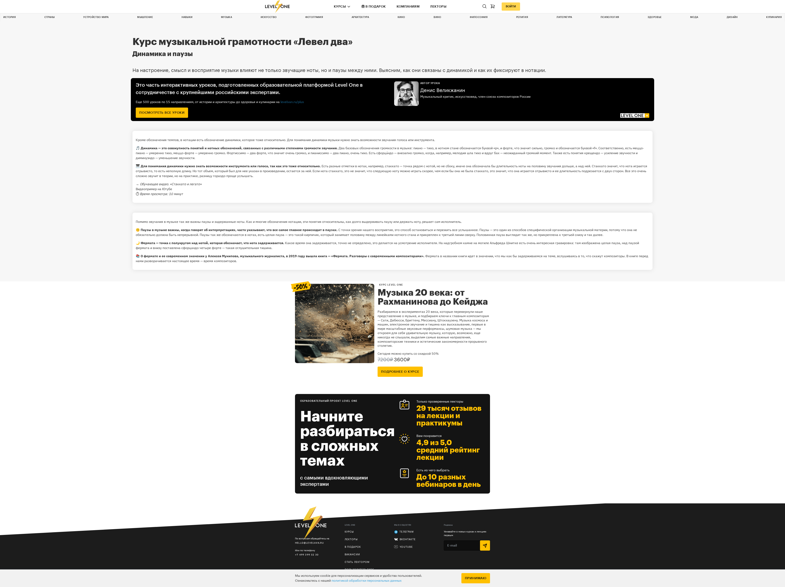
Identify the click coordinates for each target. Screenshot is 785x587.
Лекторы (438, 6)
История (9, 17)
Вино (437, 17)
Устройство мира (96, 17)
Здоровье (655, 17)
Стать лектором (357, 562)
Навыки (187, 17)
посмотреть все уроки (162, 112)
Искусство (269, 17)
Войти (511, 6)
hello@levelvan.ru (309, 542)
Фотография (314, 17)
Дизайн (732, 17)
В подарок (376, 6)
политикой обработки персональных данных (366, 580)
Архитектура (360, 17)
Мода (694, 17)
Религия (522, 17)
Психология (610, 17)
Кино (401, 17)
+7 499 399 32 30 (306, 554)
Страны (49, 17)
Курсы (340, 6)
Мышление (145, 17)
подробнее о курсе (400, 371)
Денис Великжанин (442, 90)
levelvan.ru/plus (292, 102)
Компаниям (408, 6)
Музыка (226, 17)
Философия (479, 17)
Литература (564, 17)
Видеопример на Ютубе (154, 189)
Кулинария (774, 17)
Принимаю (476, 578)
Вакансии (352, 554)
